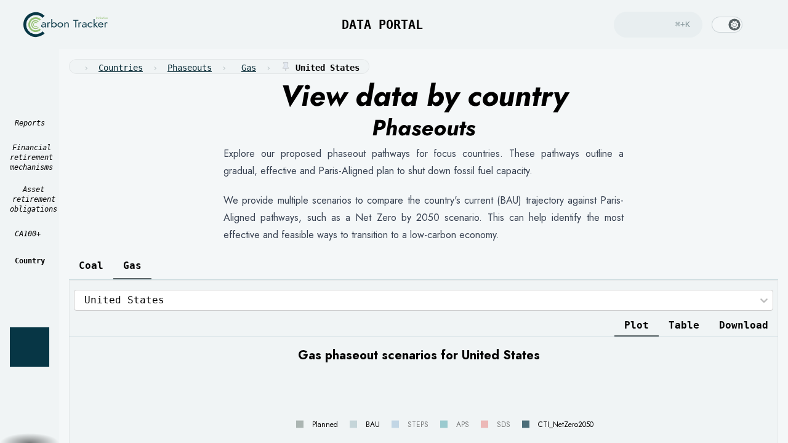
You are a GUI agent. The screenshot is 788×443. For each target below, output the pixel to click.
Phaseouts (189, 68)
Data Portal (371, 24)
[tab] (91, 265)
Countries (120, 68)
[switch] (727, 24)
